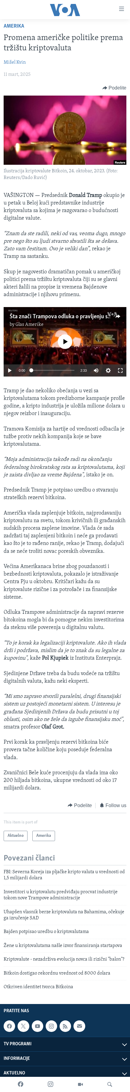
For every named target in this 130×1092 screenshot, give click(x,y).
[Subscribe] (79, 1026)
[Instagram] (50, 1084)
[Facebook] (20, 1084)
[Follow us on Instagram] (51, 1026)
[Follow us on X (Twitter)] (23, 1026)
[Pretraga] (110, 1084)
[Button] (114, 88)
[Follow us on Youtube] (37, 1026)
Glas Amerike (29, 324)
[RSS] (65, 1026)
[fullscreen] (120, 370)
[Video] (80, 1084)
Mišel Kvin (15, 62)
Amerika (14, 26)
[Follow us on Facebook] (9, 1026)
